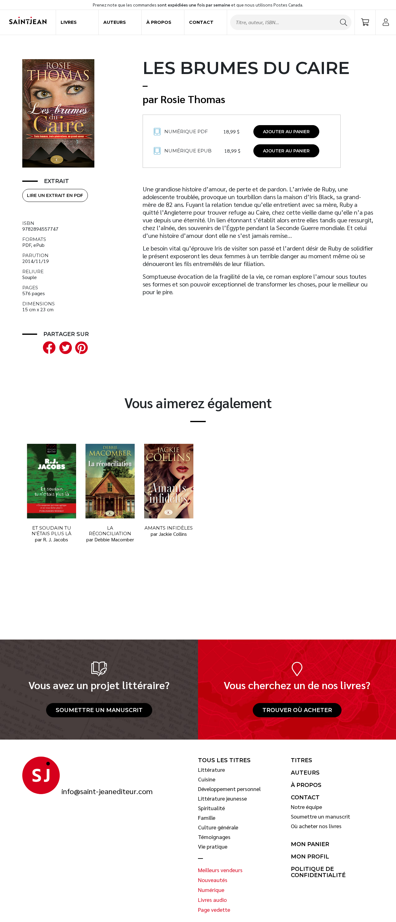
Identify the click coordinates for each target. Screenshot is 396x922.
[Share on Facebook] (48, 346)
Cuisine (206, 779)
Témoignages (214, 837)
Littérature (211, 770)
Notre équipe (306, 807)
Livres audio (212, 900)
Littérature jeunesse (222, 798)
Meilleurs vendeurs (220, 870)
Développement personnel (229, 789)
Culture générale (218, 827)
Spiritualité (211, 808)
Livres (69, 22)
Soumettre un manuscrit (99, 710)
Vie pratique (212, 846)
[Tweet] (64, 346)
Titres (301, 760)
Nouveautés (212, 880)
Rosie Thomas (193, 99)
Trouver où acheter (297, 710)
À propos (158, 22)
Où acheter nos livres (316, 826)
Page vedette (214, 910)
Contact (201, 22)
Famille (206, 818)
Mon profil (310, 857)
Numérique (211, 890)
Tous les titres (224, 760)
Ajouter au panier (286, 131)
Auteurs (114, 22)
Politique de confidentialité (318, 872)
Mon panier (310, 844)
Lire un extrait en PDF (55, 195)
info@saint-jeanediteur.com (107, 791)
